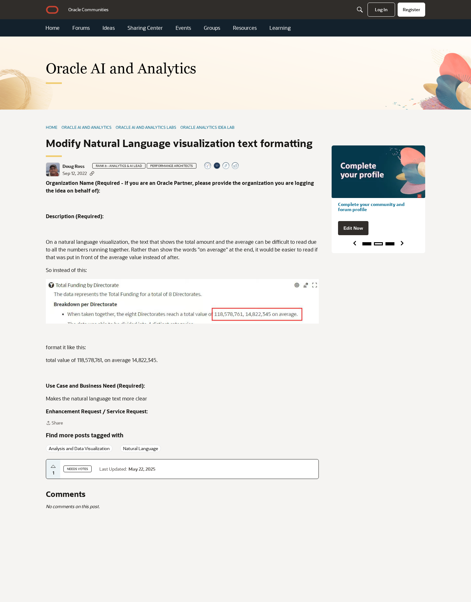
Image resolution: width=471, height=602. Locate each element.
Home (52, 28)
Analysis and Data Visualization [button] (79, 448)
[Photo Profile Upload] (217, 166)
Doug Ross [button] (73, 166)
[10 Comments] (226, 166)
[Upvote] (53, 466)
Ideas (109, 28)
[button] (53, 169)
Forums (81, 28)
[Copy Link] (92, 173)
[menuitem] (88, 10)
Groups (212, 28)
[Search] (360, 9)
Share (54, 423)
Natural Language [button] (140, 448)
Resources (245, 28)
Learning (280, 28)
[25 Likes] (235, 166)
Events (183, 28)
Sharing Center (145, 28)
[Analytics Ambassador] (208, 166)
